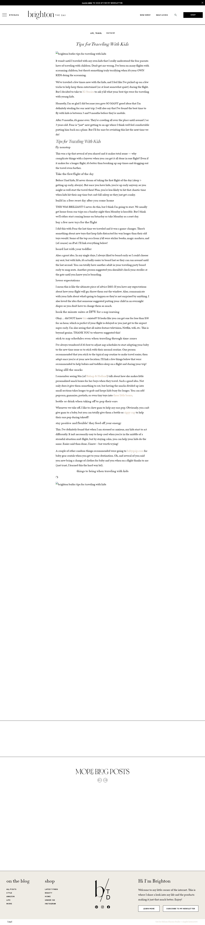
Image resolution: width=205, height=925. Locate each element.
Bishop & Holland (96, 376)
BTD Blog (14, 15)
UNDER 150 (50, 900)
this (85, 318)
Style (9, 893)
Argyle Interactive (189, 921)
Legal (10, 921)
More (9, 904)
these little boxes (122, 395)
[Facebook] (108, 907)
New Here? (145, 15)
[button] (175, 14)
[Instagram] (102, 907)
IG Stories (88, 92)
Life (92, 33)
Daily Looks (162, 15)
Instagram (50, 904)
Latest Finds (51, 889)
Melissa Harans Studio (170, 921)
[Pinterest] (96, 907)
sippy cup (129, 412)
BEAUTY (48, 893)
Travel (98, 33)
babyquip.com (135, 451)
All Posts (11, 889)
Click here (87, 3)
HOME (48, 896)
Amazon (10, 896)
